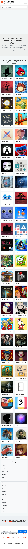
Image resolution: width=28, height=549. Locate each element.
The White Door (20, 394)
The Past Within (6, 157)
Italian (12, 537)
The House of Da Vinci (21, 189)
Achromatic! (19, 236)
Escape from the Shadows (8, 346)
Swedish (24, 537)
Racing (4, 494)
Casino (4, 483)
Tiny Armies (5, 141)
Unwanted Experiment (21, 315)
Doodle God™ (19, 252)
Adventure (5, 471)
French (15, 537)
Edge (17, 425)
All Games (4, 466)
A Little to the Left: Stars (8, 126)
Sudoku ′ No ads (20, 173)
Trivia (3, 508)
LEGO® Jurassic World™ (8, 441)
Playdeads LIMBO (6, 425)
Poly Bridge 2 (5, 457)
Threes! (18, 410)
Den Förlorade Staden (7, 378)
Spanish (8, 537)
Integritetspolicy (14, 544)
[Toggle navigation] (25, 2)
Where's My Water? (21, 110)
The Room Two (19, 346)
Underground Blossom (7, 110)
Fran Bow (18, 457)
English (3, 537)
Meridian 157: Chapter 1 (8, 299)
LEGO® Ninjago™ (6, 283)
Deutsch (19, 537)
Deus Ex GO (19, 441)
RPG (3, 497)
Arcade (4, 474)
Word (3, 511)
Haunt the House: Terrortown (9, 315)
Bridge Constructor (21, 126)
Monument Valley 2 (21, 220)
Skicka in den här (7, 521)
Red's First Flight (20, 78)
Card (3, 480)
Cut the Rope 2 (19, 268)
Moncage (18, 141)
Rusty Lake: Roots (6, 94)
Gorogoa (4, 268)
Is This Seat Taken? (21, 378)
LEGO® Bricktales (6, 331)
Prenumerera (22, 531)
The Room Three (6, 394)
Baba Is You (5, 252)
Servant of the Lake (7, 78)
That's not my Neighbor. (22, 362)
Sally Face (4, 173)
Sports (4, 502)
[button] (20, 2)
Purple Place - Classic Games (9, 204)
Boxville (4, 189)
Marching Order (20, 331)
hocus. (17, 283)
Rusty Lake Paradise (21, 204)
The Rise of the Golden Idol (9, 362)
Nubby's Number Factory (8, 220)
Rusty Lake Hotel (6, 236)
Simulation (5, 499)
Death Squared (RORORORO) (9, 410)
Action (4, 468)
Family (4, 485)
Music (3, 488)
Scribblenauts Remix (21, 94)
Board (3, 477)
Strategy (4, 505)
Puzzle (4, 491)
